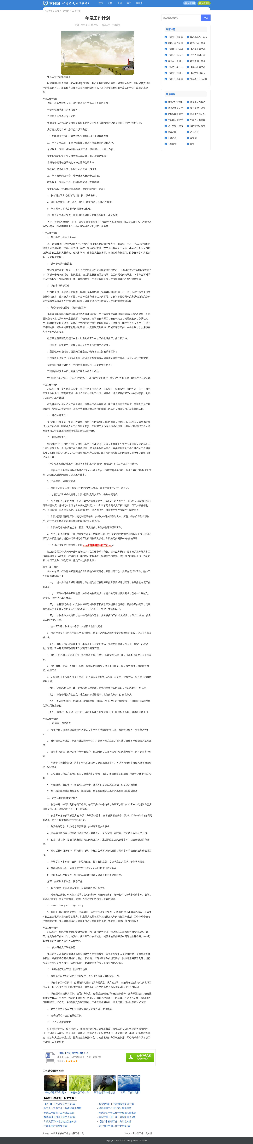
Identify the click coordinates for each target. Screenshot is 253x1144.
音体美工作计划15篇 (142, 1133)
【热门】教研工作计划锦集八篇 (115, 1121)
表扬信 (193, 138)
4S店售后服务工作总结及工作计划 (67, 1133)
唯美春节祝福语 (197, 102)
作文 (192, 144)
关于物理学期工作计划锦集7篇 (114, 1126)
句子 (129, 3)
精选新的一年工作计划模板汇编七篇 (117, 1112)
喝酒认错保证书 (175, 108)
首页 (101, 3)
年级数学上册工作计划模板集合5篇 (117, 1117)
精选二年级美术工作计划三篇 (59, 1112)
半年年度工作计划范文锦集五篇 (115, 1108)
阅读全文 (106, 25)
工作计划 (76, 11)
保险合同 (172, 132)
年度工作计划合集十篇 (55, 1126)
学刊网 (122, 1140)
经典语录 (172, 138)
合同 (119, 3)
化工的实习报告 (175, 126)
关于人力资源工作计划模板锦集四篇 (62, 1108)
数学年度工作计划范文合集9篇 (59, 1117)
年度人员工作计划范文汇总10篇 (60, 1121)
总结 (110, 3)
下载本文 (116, 25)
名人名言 (194, 132)
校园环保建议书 (175, 120)
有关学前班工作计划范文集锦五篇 (116, 1104)
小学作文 (172, 144)
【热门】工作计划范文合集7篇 (59, 1104)
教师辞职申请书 (175, 114)
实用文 (139, 3)
